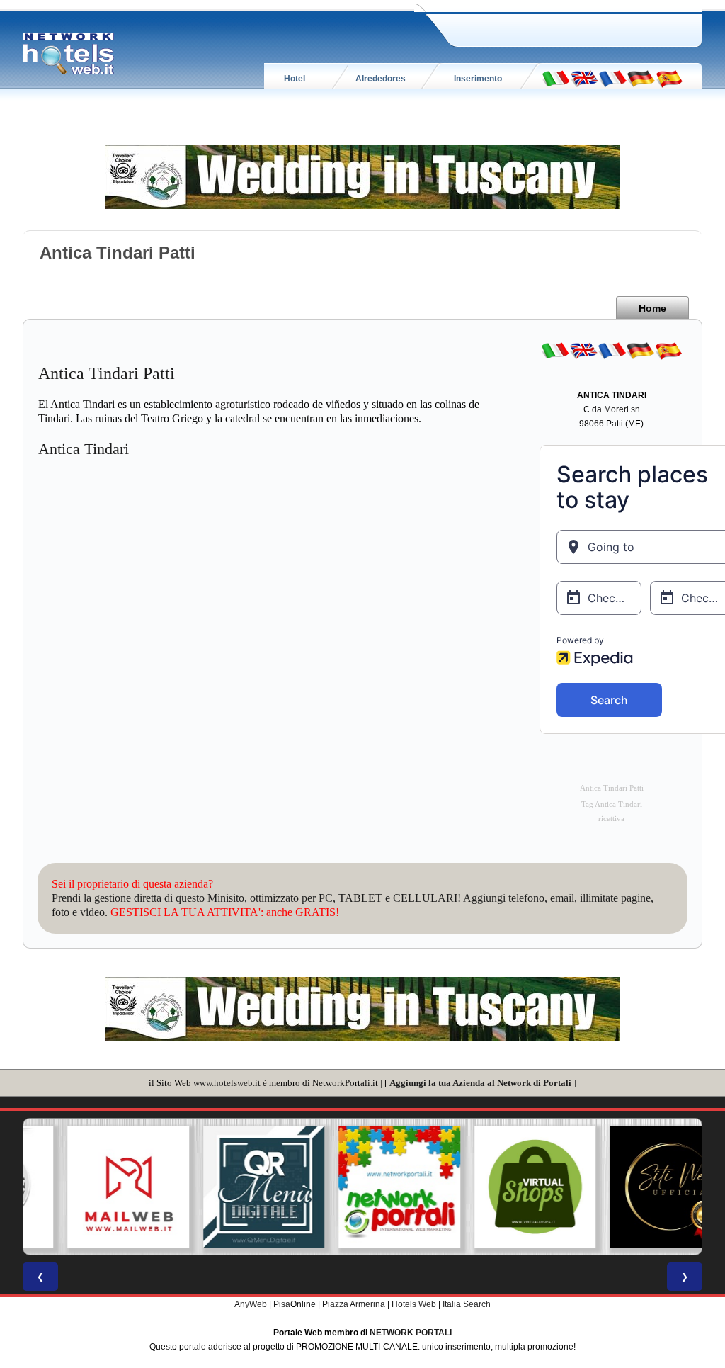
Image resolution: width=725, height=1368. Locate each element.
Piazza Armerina (353, 1304)
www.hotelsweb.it (227, 1083)
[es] (669, 78)
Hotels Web (414, 1304)
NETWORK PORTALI (411, 1333)
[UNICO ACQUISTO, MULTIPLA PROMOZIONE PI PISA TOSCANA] (362, 1187)
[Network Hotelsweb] (69, 54)
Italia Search (467, 1304)
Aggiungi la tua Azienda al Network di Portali (480, 1083)
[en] (584, 78)
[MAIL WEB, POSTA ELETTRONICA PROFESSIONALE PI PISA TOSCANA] (91, 1187)
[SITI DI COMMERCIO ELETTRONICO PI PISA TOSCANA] (498, 1187)
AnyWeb (250, 1304)
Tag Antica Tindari (611, 804)
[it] (556, 78)
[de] (641, 78)
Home (652, 308)
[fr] (612, 78)
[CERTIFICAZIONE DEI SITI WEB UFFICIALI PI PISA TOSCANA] (634, 1187)
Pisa (281, 1304)
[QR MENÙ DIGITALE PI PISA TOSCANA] (227, 1187)
